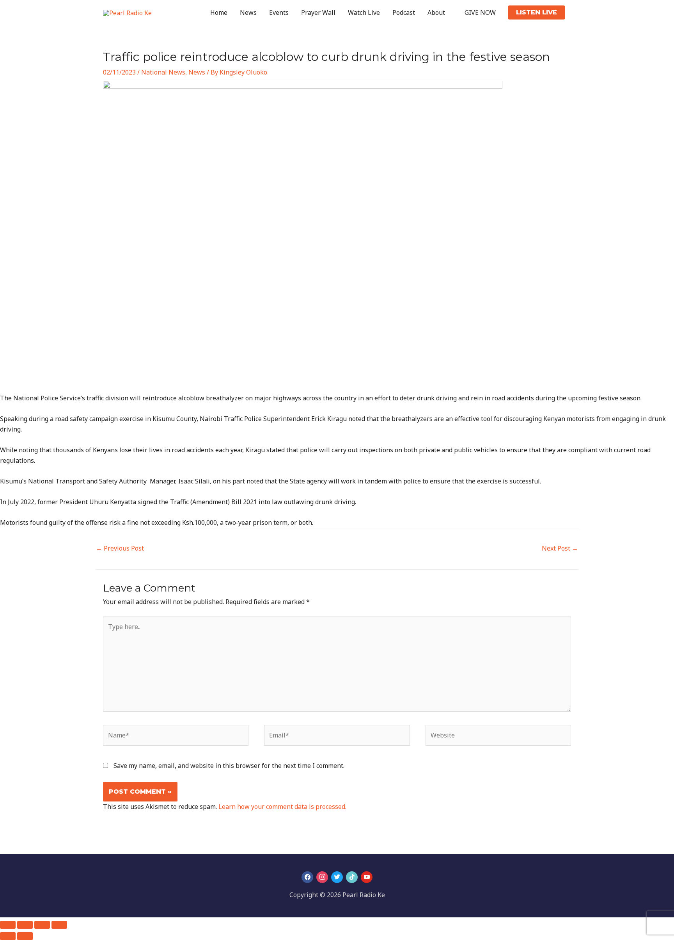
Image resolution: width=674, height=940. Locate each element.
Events (279, 12)
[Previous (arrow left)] (8, 936)
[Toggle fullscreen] (25, 925)
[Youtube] (366, 877)
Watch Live (364, 12)
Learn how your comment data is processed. (282, 806)
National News (163, 72)
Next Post (560, 548)
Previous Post (120, 548)
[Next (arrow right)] (25, 936)
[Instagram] (322, 877)
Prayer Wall (318, 12)
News (248, 12)
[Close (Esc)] (59, 925)
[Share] (42, 925)
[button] (536, 12)
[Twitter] (337, 877)
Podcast (403, 12)
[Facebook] (307, 877)
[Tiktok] (351, 877)
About (436, 12)
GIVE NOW (480, 12)
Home (218, 12)
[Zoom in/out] (8, 925)
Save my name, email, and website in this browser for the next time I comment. (229, 765)
